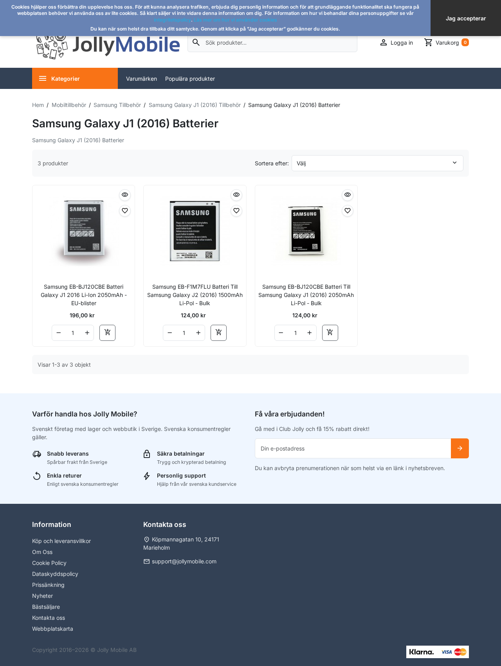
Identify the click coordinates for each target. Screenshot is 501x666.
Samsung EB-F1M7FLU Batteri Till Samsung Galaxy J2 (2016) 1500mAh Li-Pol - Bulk (195, 294)
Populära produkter (190, 78)
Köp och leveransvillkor (61, 541)
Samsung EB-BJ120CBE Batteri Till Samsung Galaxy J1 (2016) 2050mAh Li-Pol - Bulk (306, 294)
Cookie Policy (49, 562)
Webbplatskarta (52, 628)
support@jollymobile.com (184, 561)
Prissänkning (48, 584)
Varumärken (141, 78)
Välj (301, 163)
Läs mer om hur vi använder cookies (235, 20)
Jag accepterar (466, 18)
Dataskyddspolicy (55, 573)
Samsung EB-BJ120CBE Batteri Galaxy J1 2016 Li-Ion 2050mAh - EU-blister (84, 294)
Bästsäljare (46, 606)
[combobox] (272, 42)
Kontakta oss (48, 617)
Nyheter (42, 595)
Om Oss (42, 551)
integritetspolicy (172, 20)
